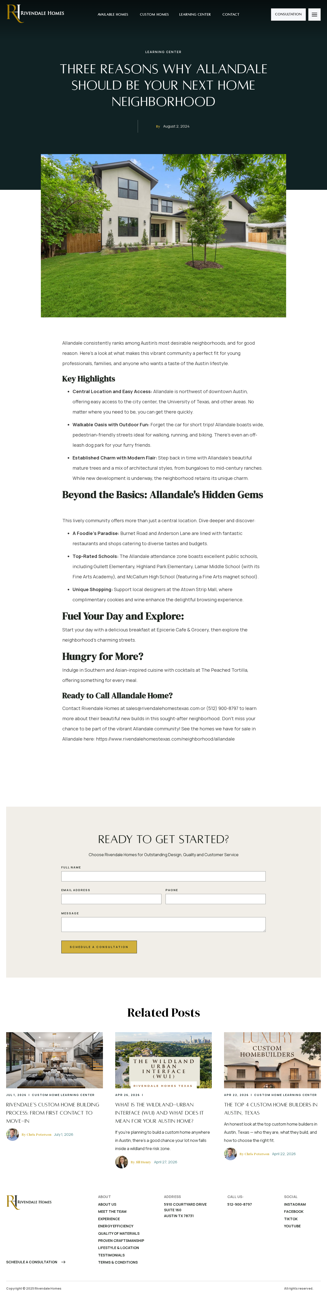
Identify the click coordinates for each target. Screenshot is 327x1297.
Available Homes (112, 14)
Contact (230, 14)
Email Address (75, 890)
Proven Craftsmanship (121, 1240)
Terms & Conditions (118, 1262)
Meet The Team (112, 1211)
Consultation (288, 14)
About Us (107, 1204)
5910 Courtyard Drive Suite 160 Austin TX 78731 (185, 1210)
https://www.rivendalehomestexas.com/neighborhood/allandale (165, 739)
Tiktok (291, 1218)
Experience (109, 1218)
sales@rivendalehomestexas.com (163, 708)
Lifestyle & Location (118, 1247)
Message (70, 913)
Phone (172, 890)
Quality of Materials (118, 1233)
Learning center (195, 14)
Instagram (295, 1204)
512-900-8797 (239, 1204)
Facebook (293, 1211)
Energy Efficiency (115, 1226)
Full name (71, 867)
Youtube (292, 1226)
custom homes (154, 14)
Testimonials (111, 1255)
